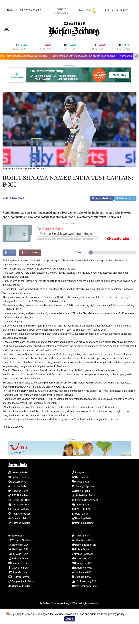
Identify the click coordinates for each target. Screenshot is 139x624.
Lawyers (80, 472)
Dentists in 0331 (83, 576)
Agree (69, 618)
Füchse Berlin (19, 486)
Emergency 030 (83, 563)
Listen (10, 252)
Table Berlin (17, 535)
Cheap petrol (82, 481)
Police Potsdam (84, 553)
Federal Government (86, 500)
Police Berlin (82, 549)
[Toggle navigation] (6, 28)
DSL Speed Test (20, 504)
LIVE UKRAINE (83, 509)
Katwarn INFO (19, 481)
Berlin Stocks (82, 490)
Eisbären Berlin (19, 490)
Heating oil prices (84, 486)
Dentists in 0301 (83, 572)
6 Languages (61, 12)
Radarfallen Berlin (85, 495)
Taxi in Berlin (82, 535)
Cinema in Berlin (20, 509)
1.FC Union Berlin (20, 495)
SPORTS (7, 197)
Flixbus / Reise (19, 558)
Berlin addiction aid (85, 544)
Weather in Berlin (84, 540)
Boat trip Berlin (83, 518)
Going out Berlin (20, 586)
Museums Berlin (20, 567)
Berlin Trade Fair (20, 477)
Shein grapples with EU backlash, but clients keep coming (50, 55)
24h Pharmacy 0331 (86, 586)
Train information (21, 513)
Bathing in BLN (20, 544)
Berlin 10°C (85, 10)
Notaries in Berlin (21, 522)
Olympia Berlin (19, 472)
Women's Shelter (20, 540)
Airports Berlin (20, 572)
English (60, 9)
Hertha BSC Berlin (21, 500)
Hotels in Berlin (19, 553)
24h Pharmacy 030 (85, 581)
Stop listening (31, 252)
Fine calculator (19, 518)
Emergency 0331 (84, 567)
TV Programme (20, 576)
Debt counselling (84, 522)
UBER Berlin (81, 513)
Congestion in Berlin (22, 581)
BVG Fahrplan (82, 477)
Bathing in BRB (20, 549)
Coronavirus (82, 558)
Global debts (82, 504)
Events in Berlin (19, 563)
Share (103, 198)
